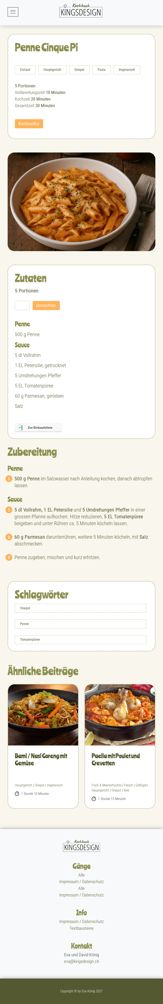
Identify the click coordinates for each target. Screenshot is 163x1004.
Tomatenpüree (38, 386)
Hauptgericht (52, 70)
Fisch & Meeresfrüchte (106, 785)
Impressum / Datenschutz (81, 881)
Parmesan (35, 396)
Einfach (25, 70)
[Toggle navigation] (13, 11)
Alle (81, 875)
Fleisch (128, 785)
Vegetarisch (127, 70)
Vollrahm (32, 355)
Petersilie (33, 365)
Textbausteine (81, 928)
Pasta (101, 70)
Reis (126, 790)
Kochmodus (28, 123)
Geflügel (141, 785)
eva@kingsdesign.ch (81, 961)
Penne (33, 334)
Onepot (79, 70)
